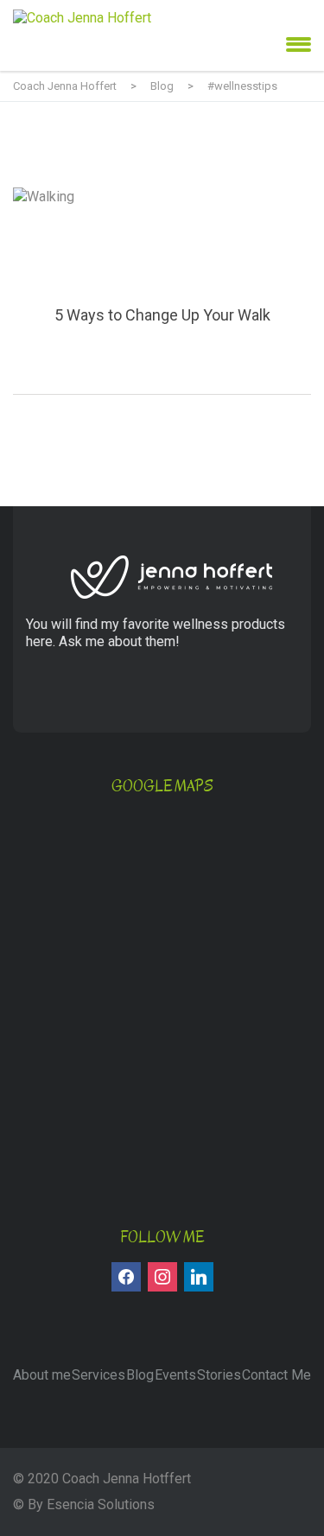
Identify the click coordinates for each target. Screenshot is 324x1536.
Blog (140, 1375)
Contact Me (276, 1375)
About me (42, 1375)
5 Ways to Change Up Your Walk (162, 290)
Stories (219, 1375)
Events (175, 1375)
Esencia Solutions (101, 1504)
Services (98, 1375)
